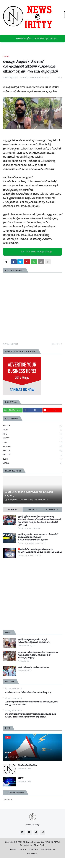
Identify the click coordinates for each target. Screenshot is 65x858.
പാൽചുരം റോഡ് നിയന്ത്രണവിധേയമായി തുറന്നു (29, 493)
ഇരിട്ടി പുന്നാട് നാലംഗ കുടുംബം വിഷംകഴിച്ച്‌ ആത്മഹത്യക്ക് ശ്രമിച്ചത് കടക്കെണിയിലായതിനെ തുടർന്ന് (38, 537)
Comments (52, 509)
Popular (12, 509)
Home (6, 56)
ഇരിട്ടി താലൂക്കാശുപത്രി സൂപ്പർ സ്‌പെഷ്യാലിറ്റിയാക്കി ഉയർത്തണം (34, 640)
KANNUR (32, 446)
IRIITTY (32, 438)
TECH (32, 458)
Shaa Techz (40, 845)
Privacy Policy (48, 849)
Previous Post (11, 343)
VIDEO (32, 463)
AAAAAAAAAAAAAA (27, 765)
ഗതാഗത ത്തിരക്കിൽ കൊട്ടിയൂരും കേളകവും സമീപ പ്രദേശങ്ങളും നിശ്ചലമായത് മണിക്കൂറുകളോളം (38, 655)
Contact (33, 849)
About (23, 849)
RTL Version (32, 853)
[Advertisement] (32, 593)
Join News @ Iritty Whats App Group (36, 38)
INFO (32, 433)
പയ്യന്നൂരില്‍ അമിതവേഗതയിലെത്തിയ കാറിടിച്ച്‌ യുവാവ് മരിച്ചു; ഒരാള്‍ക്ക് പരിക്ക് (31, 703)
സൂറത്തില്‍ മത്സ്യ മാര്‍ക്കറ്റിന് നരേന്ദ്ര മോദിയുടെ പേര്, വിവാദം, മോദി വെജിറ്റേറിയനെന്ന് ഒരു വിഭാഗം (30, 715)
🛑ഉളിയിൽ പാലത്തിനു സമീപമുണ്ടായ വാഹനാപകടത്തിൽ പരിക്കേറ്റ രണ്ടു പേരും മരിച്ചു (40, 550)
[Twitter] (20, 261)
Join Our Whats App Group (36, 251)
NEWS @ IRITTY (52, 842)
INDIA (32, 429)
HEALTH (32, 425)
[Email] (41, 261)
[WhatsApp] (34, 261)
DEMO (21, 778)
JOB (32, 442)
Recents (32, 509)
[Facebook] (14, 261)
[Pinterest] (27, 261)
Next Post (55, 343)
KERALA (32, 450)
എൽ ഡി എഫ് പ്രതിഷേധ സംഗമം (33, 667)
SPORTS (32, 454)
